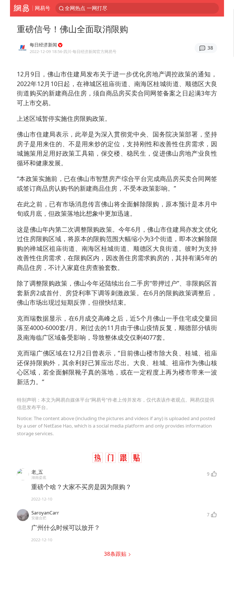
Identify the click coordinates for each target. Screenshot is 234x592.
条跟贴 (116, 554)
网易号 (42, 8)
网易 (21, 8)
